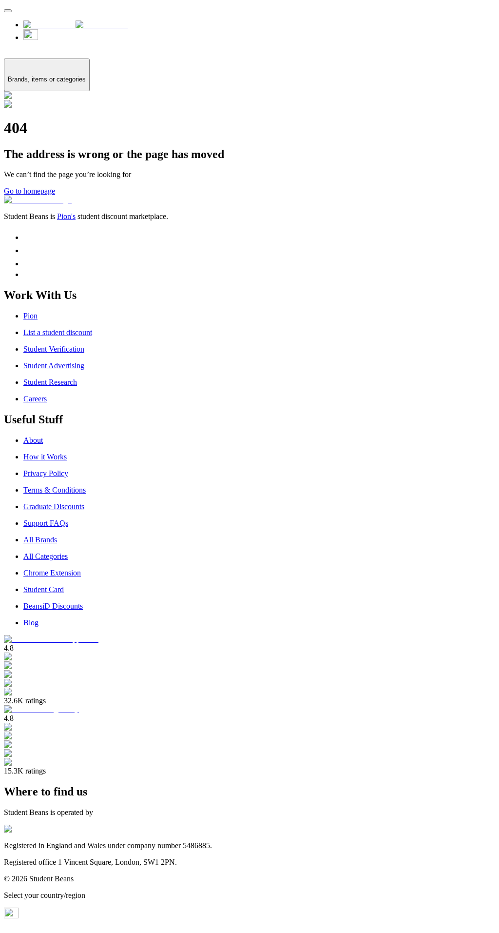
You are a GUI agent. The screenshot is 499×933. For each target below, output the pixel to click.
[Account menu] (8, 10)
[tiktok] (29, 250)
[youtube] (27, 274)
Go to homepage (29, 191)
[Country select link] (259, 39)
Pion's (66, 216)
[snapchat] (29, 263)
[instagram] (29, 237)
